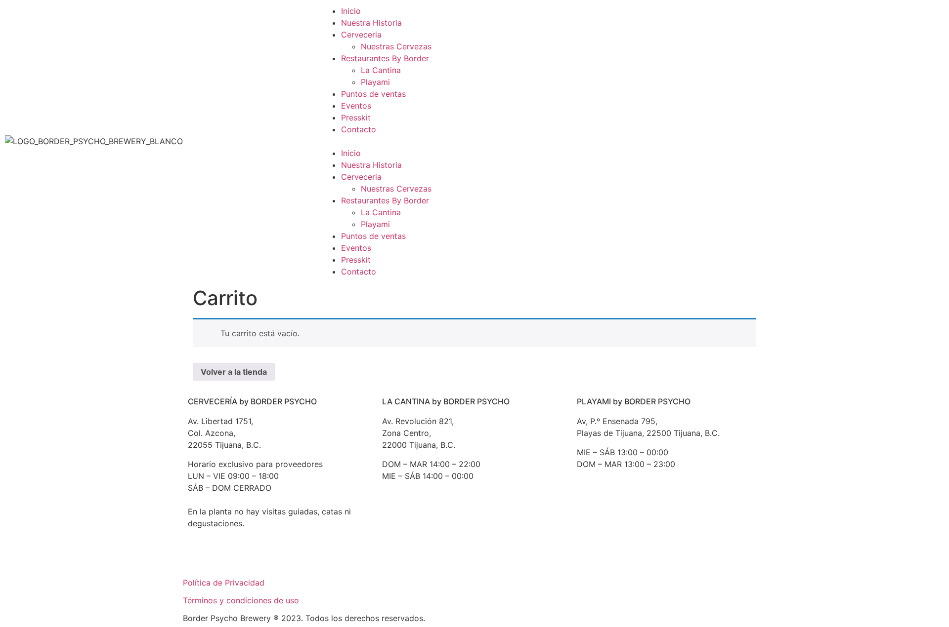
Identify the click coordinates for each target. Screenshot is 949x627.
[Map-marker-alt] (476, 522)
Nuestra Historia (371, 23)
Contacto (358, 129)
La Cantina (381, 70)
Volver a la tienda (234, 372)
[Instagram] (254, 558)
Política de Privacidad (223, 583)
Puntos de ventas (373, 94)
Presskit (356, 117)
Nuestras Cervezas (396, 46)
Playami (375, 82)
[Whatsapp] (281, 558)
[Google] (200, 558)
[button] (474, 141)
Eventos (356, 106)
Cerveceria (361, 34)
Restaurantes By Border (385, 58)
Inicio (351, 11)
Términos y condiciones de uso (241, 600)
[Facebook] (227, 558)
